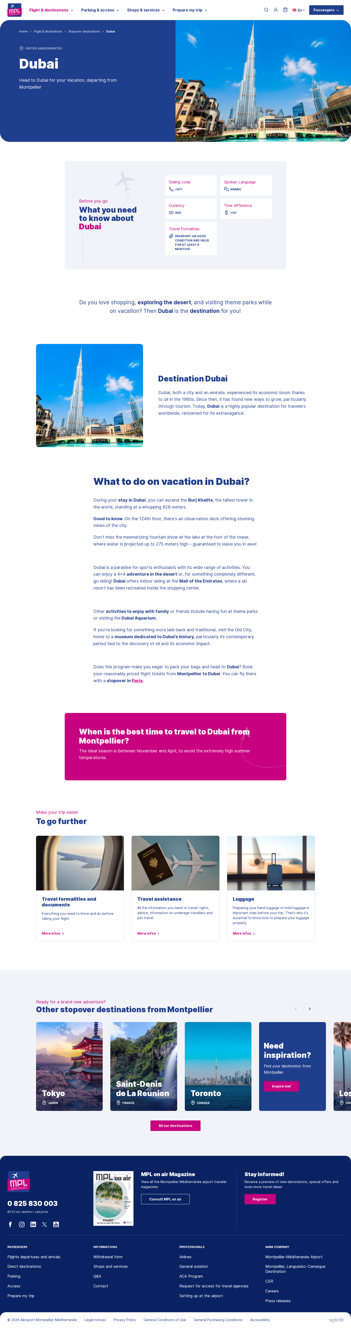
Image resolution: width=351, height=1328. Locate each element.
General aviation (193, 1266)
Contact (100, 1286)
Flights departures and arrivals (33, 1256)
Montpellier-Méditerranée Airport (294, 1256)
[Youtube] (56, 1224)
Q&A (97, 1276)
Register (260, 1199)
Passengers (324, 10)
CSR (269, 1281)
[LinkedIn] (33, 1224)
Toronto (206, 1093)
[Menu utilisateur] (275, 10)
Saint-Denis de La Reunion (142, 1089)
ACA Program (191, 1276)
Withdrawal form (107, 1256)
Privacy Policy (125, 1320)
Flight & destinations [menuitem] (48, 10)
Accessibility (260, 1320)
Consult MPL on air (165, 1199)
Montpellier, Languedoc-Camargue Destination (295, 1269)
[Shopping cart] (285, 10)
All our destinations (175, 1126)
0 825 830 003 (32, 1204)
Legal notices (95, 1320)
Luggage (243, 899)
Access (13, 1286)
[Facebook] (10, 1224)
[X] (45, 1224)
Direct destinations (24, 1266)
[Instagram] (22, 1224)
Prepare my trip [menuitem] (187, 10)
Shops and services (110, 1266)
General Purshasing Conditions (218, 1320)
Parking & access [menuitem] (97, 10)
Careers (272, 1291)
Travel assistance (159, 899)
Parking (13, 1276)
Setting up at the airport (201, 1295)
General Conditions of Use (165, 1320)
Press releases (278, 1300)
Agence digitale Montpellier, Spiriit (336, 1320)
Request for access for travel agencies (214, 1286)
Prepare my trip (20, 1295)
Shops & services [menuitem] (143, 10)
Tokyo (53, 1093)
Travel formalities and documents (69, 902)
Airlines (185, 1256)
